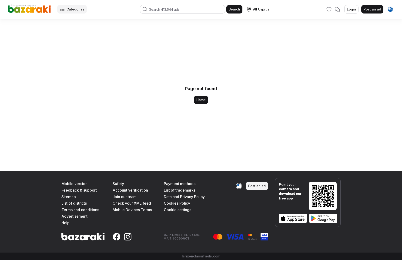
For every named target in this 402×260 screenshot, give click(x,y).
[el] (390, 9)
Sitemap (68, 197)
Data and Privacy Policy (184, 197)
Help (65, 223)
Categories (75, 9)
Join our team (125, 197)
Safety (118, 184)
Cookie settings (177, 210)
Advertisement (74, 216)
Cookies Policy (177, 203)
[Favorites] (329, 9)
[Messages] (337, 9)
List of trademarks (179, 190)
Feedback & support (79, 190)
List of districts (74, 203)
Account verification (130, 190)
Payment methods (179, 184)
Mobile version (74, 184)
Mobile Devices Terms (132, 210)
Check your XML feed (132, 203)
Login (351, 9)
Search (234, 9)
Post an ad (372, 9)
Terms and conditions (80, 210)
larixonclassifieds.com (201, 256)
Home (201, 100)
